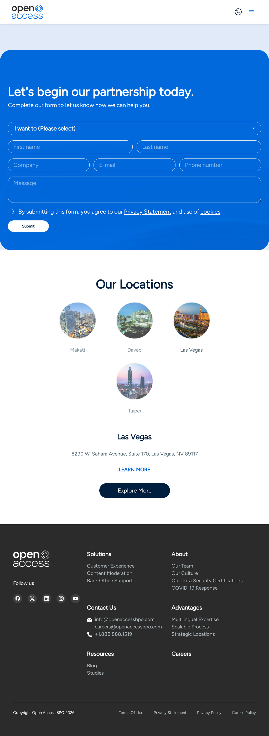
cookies (210, 211)
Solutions (99, 554)
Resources (100, 653)
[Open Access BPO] (31, 558)
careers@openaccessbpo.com (128, 627)
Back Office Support (109, 581)
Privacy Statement (147, 211)
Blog (92, 666)
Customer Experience (110, 566)
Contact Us (101, 607)
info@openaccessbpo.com (124, 619)
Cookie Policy (244, 712)
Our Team (182, 566)
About (180, 554)
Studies (95, 673)
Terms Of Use (131, 712)
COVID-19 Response (195, 588)
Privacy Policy (209, 712)
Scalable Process (190, 627)
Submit (28, 226)
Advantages (187, 607)
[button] (77, 327)
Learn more (134, 470)
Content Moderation (109, 573)
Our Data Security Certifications (207, 581)
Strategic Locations (193, 634)
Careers (181, 653)
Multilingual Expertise (195, 619)
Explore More (135, 490)
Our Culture (185, 573)
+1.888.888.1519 (113, 634)
